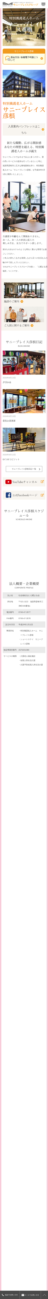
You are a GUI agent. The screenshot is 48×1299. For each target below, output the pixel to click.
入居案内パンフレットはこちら (24, 129)
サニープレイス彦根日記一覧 (24, 469)
